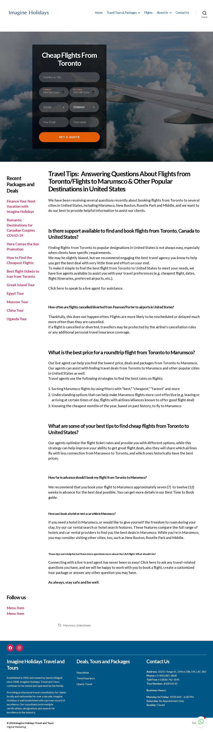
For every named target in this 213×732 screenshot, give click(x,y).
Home (99, 12)
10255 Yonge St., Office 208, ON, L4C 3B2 (182, 671)
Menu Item (15, 608)
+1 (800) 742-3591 (169, 679)
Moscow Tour (17, 302)
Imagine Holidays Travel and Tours (34, 723)
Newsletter (83, 672)
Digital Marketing (16, 726)
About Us (162, 12)
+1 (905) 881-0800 (166, 675)
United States (83, 625)
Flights (148, 12)
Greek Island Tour (21, 285)
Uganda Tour (17, 319)
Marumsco (69, 625)
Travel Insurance (86, 678)
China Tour (15, 310)
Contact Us (182, 12)
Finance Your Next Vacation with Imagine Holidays (21, 206)
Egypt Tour (15, 293)
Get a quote (69, 137)
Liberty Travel (84, 684)
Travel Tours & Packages (122, 12)
